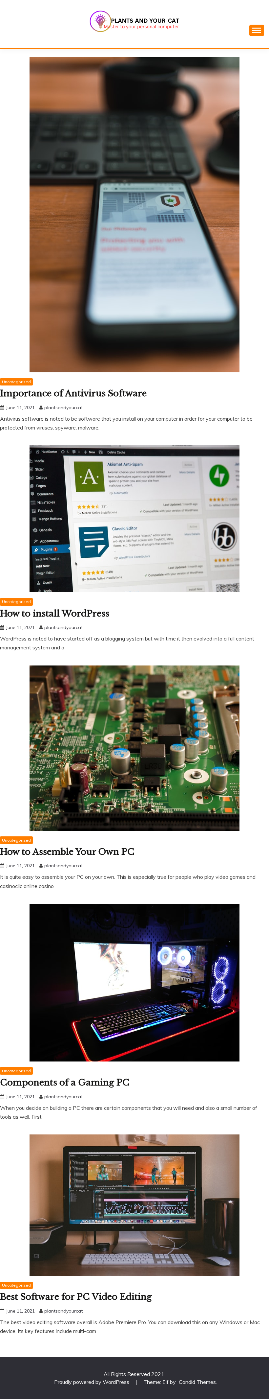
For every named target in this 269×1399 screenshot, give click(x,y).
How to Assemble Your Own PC (67, 852)
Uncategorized (16, 381)
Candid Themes (197, 1382)
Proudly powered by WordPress (92, 1382)
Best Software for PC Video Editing (76, 1297)
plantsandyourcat (63, 407)
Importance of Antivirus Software (73, 393)
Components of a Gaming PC (65, 1082)
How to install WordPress (54, 613)
